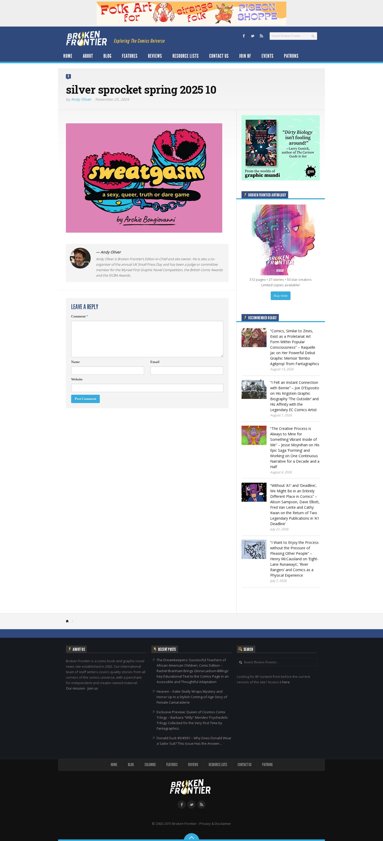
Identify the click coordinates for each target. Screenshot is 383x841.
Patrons (291, 56)
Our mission (75, 688)
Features (130, 56)
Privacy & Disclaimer (215, 823)
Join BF (245, 56)
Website (77, 379)
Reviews (155, 56)
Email (154, 362)
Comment (79, 316)
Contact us (219, 56)
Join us (93, 688)
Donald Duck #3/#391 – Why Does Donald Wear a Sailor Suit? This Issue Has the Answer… (194, 741)
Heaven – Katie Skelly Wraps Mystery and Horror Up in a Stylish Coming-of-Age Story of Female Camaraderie (192, 697)
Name (75, 362)
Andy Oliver (81, 99)
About (88, 56)
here (286, 682)
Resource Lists (185, 56)
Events (268, 56)
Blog (107, 56)
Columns (150, 764)
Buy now (280, 295)
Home (67, 56)
